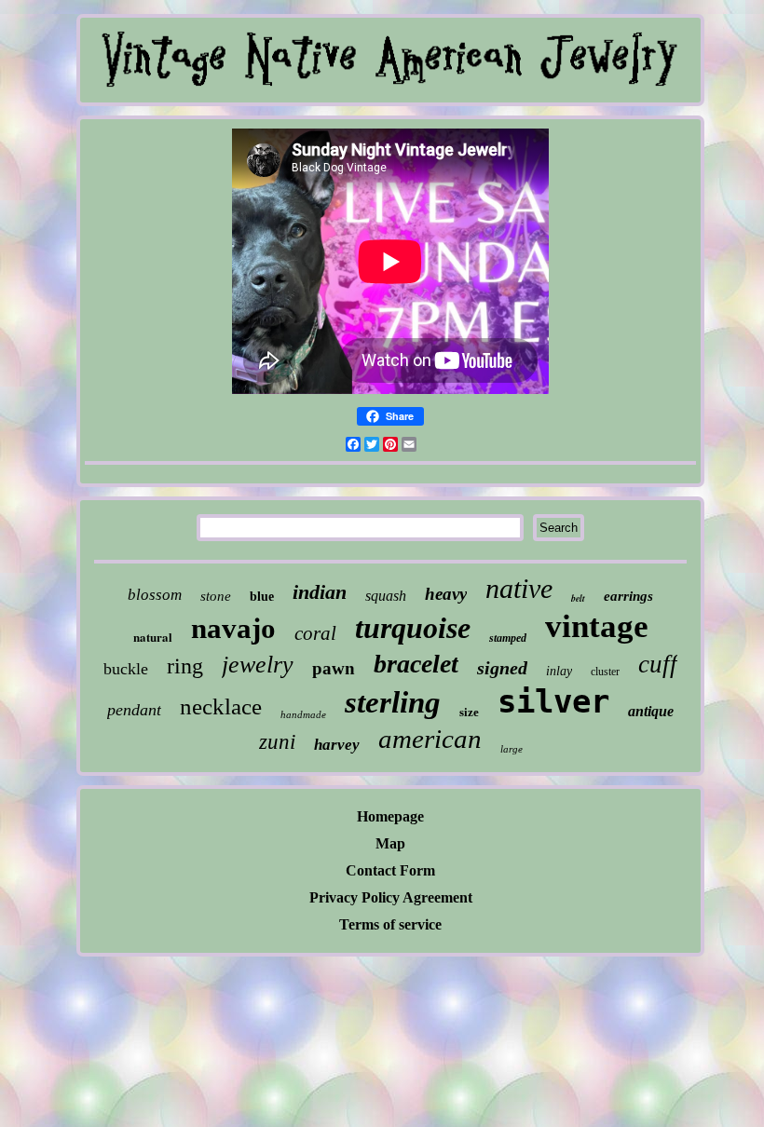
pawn (333, 668)
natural (152, 636)
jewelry (257, 664)
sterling (393, 702)
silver (553, 701)
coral (315, 633)
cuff (657, 664)
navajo (233, 628)
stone (215, 596)
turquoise (413, 628)
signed (502, 668)
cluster (605, 671)
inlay (559, 671)
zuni (277, 742)
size (469, 712)
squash (385, 596)
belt (578, 597)
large (511, 748)
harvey (337, 745)
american (430, 739)
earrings (628, 596)
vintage (596, 626)
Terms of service (390, 924)
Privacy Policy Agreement (390, 897)
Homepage (390, 816)
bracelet (416, 663)
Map (390, 843)
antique (651, 711)
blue (262, 597)
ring (185, 666)
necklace (221, 706)
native (519, 588)
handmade (303, 714)
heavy (446, 594)
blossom (155, 595)
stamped (507, 638)
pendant (134, 709)
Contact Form (390, 870)
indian (320, 592)
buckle (125, 668)
